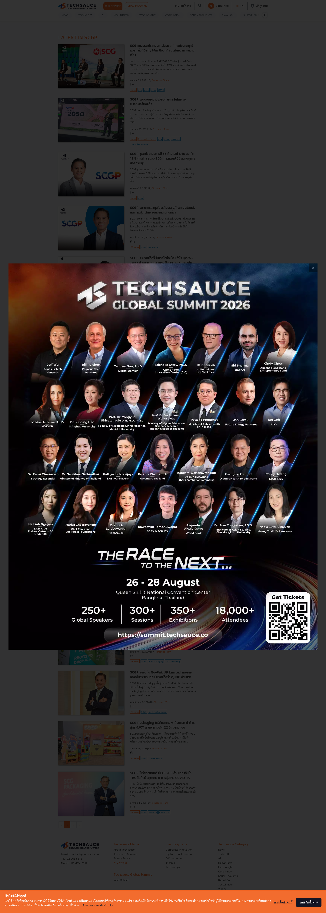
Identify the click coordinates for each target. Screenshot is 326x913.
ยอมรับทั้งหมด (308, 902)
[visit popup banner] (163, 456)
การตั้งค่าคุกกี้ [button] (283, 902)
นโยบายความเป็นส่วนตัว (97, 905)
